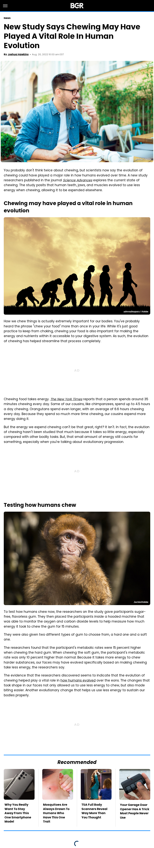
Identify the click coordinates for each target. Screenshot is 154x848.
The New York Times (66, 399)
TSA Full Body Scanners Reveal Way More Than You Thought (94, 811)
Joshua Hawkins (18, 54)
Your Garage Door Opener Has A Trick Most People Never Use (134, 811)
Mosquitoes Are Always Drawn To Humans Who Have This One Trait (56, 813)
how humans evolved (78, 680)
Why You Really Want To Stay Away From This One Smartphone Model (18, 813)
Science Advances (77, 180)
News (7, 18)
